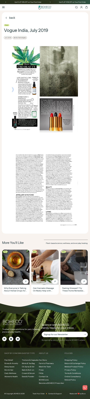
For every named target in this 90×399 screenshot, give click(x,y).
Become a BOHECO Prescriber (51, 383)
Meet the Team (45, 366)
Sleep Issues (9, 366)
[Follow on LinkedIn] (18, 339)
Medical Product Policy (74, 366)
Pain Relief (8, 360)
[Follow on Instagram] (11, 339)
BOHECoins (44, 380)
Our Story (43, 360)
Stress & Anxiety (11, 363)
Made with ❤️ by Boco (78, 394)
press (6, 25)
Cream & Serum (28, 373)
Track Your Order (39, 394)
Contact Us (43, 376)
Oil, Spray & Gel (28, 366)
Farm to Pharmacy (46, 363)
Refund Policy (70, 380)
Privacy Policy (70, 370)
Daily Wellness (10, 373)
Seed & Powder (28, 376)
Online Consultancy (73, 376)
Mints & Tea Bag (28, 363)
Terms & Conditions (73, 373)
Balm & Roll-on (28, 370)
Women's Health (11, 376)
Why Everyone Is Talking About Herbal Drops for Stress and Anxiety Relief (15, 291)
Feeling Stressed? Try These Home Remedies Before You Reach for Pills (74, 291)
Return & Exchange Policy (75, 363)
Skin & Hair (8, 370)
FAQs (41, 373)
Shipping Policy (71, 360)
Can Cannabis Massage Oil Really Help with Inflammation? (43, 291)
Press (41, 370)
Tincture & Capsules (30, 360)
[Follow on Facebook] (4, 339)
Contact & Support (55, 394)
